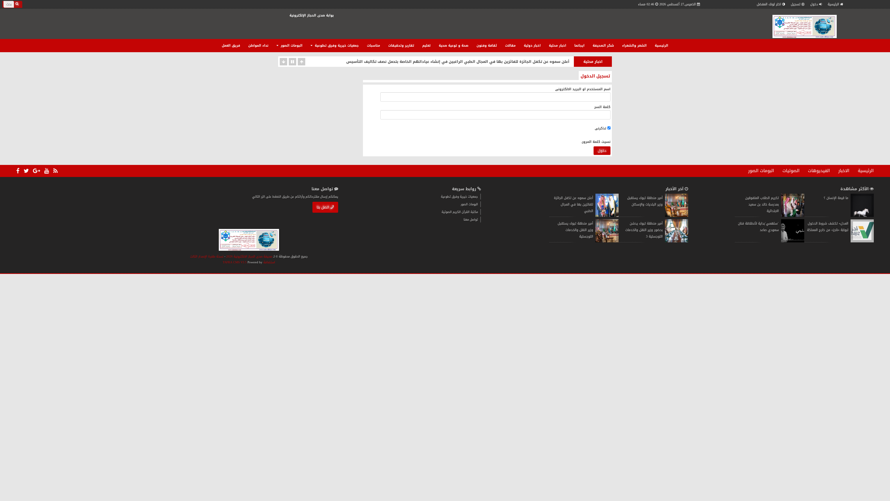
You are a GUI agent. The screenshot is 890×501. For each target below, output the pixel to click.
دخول (602, 150)
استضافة (268, 262)
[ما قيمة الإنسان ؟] (862, 216)
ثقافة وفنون (487, 45)
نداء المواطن (258, 45)
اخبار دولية (532, 45)
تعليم (426, 45)
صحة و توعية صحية (453, 45)
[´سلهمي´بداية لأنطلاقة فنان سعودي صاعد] (792, 241)
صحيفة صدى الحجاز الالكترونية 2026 (249, 256)
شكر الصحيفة (603, 45)
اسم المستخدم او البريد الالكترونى (582, 89)
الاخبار (843, 171)
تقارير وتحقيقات (401, 45)
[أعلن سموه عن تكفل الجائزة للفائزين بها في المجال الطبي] (607, 216)
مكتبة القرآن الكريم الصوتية (460, 212)
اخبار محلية (557, 45)
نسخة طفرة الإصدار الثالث (206, 256)
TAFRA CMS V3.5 (235, 262)
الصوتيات (791, 171)
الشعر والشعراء (634, 45)
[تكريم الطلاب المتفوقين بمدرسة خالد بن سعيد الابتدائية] (792, 216)
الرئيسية (833, 4)
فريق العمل (231, 45)
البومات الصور (291, 45)
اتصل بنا (323, 207)
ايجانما (579, 45)
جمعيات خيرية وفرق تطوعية (336, 45)
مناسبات (373, 45)
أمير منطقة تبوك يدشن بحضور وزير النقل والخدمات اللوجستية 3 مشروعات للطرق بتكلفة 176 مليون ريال (477, 62)
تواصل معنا (471, 219)
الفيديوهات (819, 171)
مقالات (510, 45)
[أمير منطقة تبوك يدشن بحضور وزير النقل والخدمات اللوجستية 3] (676, 241)
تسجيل (795, 4)
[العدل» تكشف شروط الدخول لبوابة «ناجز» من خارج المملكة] (862, 241)
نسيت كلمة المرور (596, 142)
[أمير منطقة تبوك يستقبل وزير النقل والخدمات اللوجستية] (607, 241)
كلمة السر (602, 107)
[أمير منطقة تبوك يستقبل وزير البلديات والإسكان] (676, 216)
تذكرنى (601, 128)
